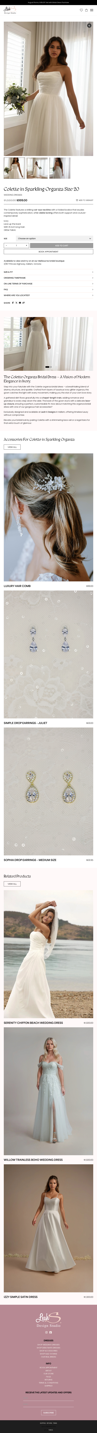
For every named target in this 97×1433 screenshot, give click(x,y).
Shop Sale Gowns (48, 1353)
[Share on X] (16, 302)
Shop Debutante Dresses (48, 1347)
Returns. (49, 1423)
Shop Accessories (48, 1350)
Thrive (51, 1430)
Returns (48, 1379)
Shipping (49, 1385)
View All (12, 447)
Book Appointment (48, 251)
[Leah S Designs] (10, 10)
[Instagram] (46, 1332)
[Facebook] (50, 1332)
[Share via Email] (20, 302)
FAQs (48, 1376)
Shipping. (43, 1423)
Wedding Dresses (13, 195)
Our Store (49, 1373)
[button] (47, 367)
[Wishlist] (81, 10)
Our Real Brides (48, 1356)
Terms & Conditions (48, 1382)
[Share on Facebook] (13, 302)
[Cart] (86, 10)
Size (5, 238)
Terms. (55, 1423)
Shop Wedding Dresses (48, 1344)
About (48, 1370)
